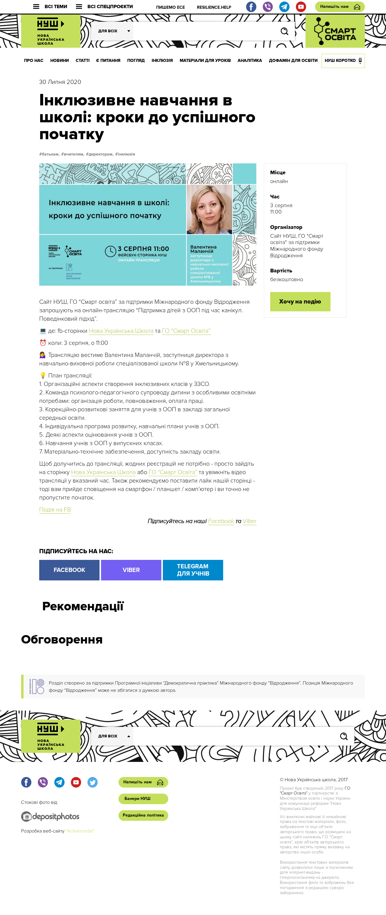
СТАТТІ (83, 60)
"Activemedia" (80, 831)
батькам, (51, 154)
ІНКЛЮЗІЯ (162, 60)
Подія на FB (55, 509)
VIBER (131, 570)
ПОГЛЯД (136, 60)
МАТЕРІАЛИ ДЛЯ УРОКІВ (205, 60)
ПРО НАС (33, 60)
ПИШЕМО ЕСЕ (170, 7)
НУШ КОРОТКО (340, 60)
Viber (249, 521)
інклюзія (126, 154)
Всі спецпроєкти (110, 7)
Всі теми (56, 7)
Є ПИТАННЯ (108, 60)
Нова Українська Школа (121, 331)
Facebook (221, 521)
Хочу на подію (300, 301)
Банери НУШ (137, 798)
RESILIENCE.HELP (214, 7)
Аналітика (250, 60)
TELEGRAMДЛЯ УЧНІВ (193, 570)
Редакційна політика (143, 815)
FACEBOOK (69, 570)
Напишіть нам (334, 6)
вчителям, (74, 154)
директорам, (101, 154)
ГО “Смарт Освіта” (186, 331)
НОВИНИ (59, 60)
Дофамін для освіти (293, 60)
